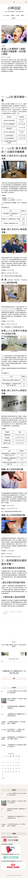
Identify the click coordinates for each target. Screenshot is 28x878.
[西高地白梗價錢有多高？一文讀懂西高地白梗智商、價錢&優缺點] (4, 654)
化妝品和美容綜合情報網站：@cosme (10, 854)
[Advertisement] (14, 83)
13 (10, 765)
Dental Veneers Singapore (8, 310)
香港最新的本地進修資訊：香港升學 (9, 837)
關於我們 (13, 18)
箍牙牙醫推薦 (19, 611)
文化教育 (17, 15)
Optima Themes (18, 875)
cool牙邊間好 (5, 611)
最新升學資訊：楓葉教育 (7, 844)
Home (4, 15)
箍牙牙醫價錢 (12, 611)
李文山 (9, 57)
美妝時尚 (22, 15)
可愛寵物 (12, 15)
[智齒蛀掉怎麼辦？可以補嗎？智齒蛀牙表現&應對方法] (24, 654)
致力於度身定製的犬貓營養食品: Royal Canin (11, 861)
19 (8, 768)
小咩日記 (14, 8)
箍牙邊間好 (5, 613)
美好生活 (7, 15)
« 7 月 (3, 778)
